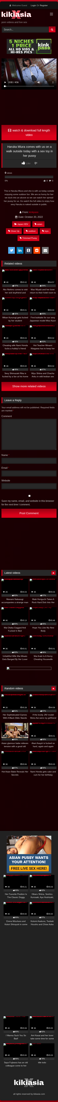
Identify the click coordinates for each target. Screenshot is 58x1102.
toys (46, 231)
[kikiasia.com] (23, 15)
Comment (6, 416)
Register (44, 5)
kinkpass (33, 212)
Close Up (15, 231)
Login (33, 5)
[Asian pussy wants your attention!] (29, 872)
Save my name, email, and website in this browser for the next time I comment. (27, 503)
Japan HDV (22, 224)
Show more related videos (29, 386)
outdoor (32, 231)
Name (5, 455)
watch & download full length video (31, 133)
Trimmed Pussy (29, 238)
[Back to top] (49, 1093)
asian (39, 224)
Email (5, 468)
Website (5, 480)
